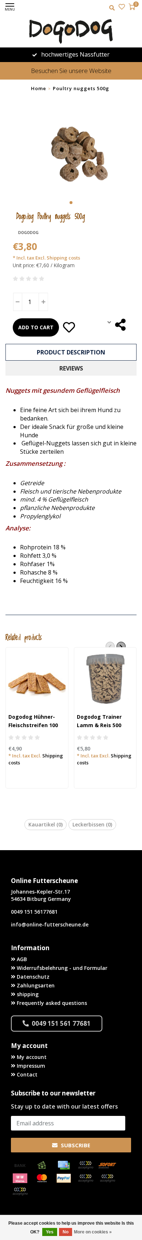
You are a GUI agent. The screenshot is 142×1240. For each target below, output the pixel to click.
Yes (50, 1232)
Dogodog (28, 232)
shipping (27, 994)
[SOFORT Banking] (107, 1165)
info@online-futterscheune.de (49, 924)
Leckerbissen (92, 824)
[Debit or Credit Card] (85, 1165)
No (65, 1232)
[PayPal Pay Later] (107, 1178)
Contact (26, 1074)
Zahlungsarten (35, 985)
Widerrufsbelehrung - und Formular (61, 967)
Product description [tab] (71, 352)
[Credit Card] (64, 1165)
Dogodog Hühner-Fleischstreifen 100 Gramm (33, 725)
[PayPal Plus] (20, 1191)
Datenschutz (32, 976)
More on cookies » (93, 1232)
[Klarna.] (20, 1178)
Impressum (30, 1065)
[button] (71, 202)
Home (38, 88)
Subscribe (74, 1145)
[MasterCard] (42, 1178)
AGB (21, 959)
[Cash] (42, 1165)
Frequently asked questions (51, 1002)
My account (31, 1056)
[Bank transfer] (20, 1165)
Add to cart (36, 327)
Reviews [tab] (71, 368)
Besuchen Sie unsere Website (71, 70)
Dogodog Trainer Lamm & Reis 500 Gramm (99, 725)
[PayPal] (64, 1178)
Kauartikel (45, 824)
